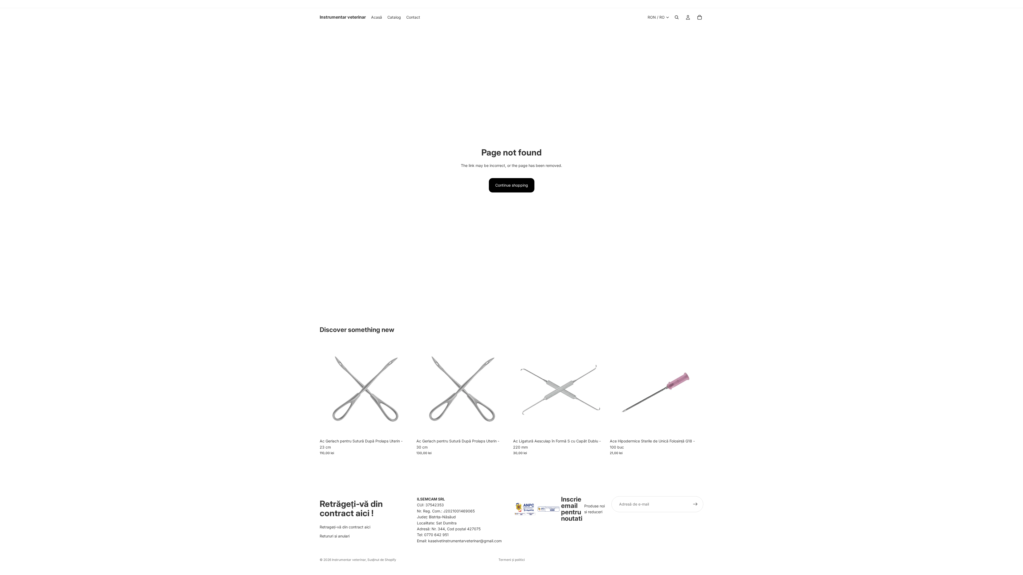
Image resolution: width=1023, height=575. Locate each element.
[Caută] (677, 17)
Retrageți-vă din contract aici (345, 526)
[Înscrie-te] (695, 504)
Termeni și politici (511, 560)
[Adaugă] (405, 428)
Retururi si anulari (335, 536)
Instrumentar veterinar (349, 560)
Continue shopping (511, 185)
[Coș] (699, 17)
